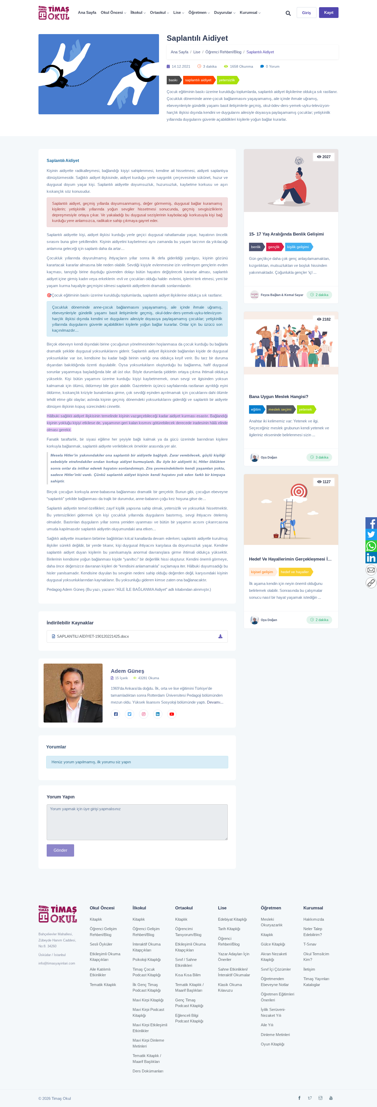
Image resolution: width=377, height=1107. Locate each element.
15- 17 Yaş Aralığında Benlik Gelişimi (286, 234)
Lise (177, 12)
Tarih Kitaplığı (229, 929)
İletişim (309, 969)
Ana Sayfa (87, 12)
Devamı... (215, 702)
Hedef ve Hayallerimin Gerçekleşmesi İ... (290, 559)
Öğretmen (197, 12)
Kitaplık (96, 919)
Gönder (60, 850)
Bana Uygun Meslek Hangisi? (278, 396)
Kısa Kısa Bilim (188, 975)
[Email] (371, 570)
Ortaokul (158, 12)
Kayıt (329, 12)
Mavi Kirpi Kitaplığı (148, 1000)
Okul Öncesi (112, 12)
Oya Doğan (269, 457)
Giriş (306, 13)
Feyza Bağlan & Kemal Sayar (282, 295)
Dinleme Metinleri (275, 1034)
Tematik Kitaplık (103, 984)
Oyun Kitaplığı (272, 1044)
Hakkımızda (313, 919)
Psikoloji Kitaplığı (147, 959)
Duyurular (223, 12)
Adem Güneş (127, 671)
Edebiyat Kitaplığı (232, 919)
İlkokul (136, 12)
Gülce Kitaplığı (273, 944)
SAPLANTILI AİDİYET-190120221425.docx (93, 636)
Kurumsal (248, 12)
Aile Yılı (267, 1025)
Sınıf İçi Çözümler (276, 969)
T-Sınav (309, 944)
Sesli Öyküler (101, 944)
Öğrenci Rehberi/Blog (223, 52)
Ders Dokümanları (148, 1071)
